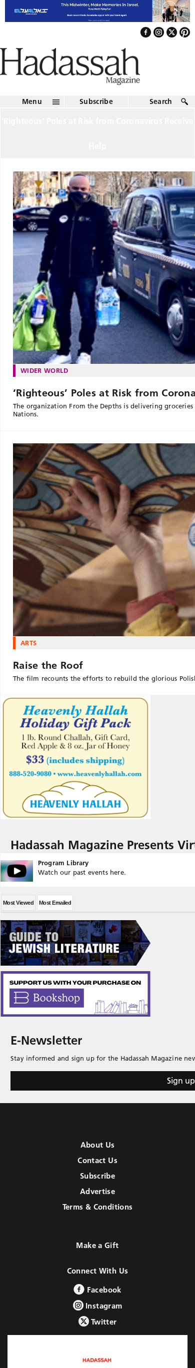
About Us (97, 1166)
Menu (32, 122)
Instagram (103, 1327)
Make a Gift (97, 1266)
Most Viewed (18, 924)
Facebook (102, 1311)
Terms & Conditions (97, 1228)
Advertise (97, 1212)
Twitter (103, 1343)
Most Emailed (55, 924)
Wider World (44, 392)
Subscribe (96, 122)
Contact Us (98, 1181)
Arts (28, 664)
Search (161, 122)
